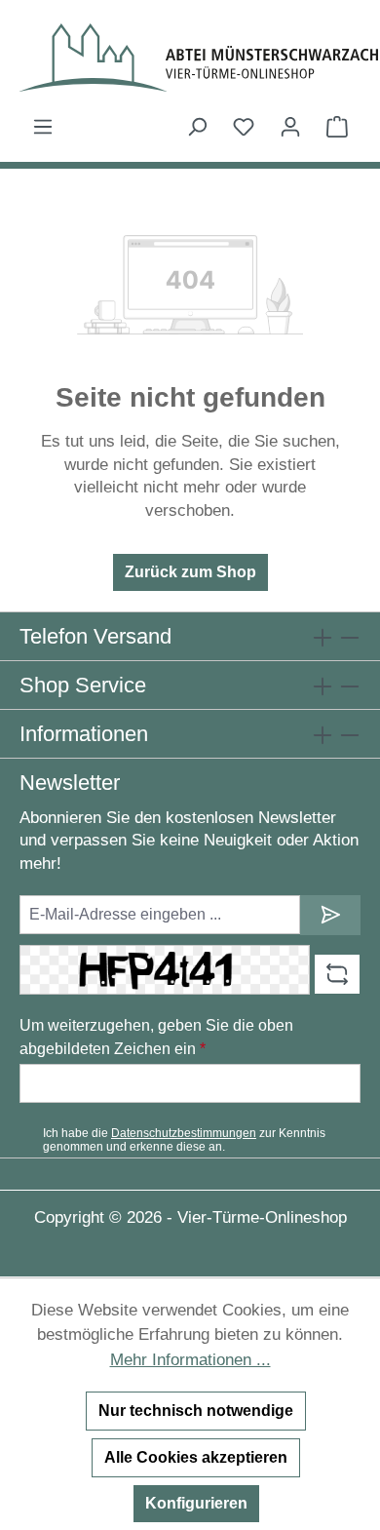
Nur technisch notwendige (195, 1410)
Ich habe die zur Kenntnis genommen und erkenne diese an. (184, 1140)
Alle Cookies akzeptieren (195, 1457)
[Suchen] (196, 126)
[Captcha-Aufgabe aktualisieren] (337, 974)
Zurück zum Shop (190, 572)
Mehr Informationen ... (190, 1360)
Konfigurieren (196, 1503)
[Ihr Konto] (290, 126)
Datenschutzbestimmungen (183, 1133)
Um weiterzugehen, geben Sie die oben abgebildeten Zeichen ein (156, 1037)
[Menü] (42, 126)
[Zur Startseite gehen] (190, 57)
